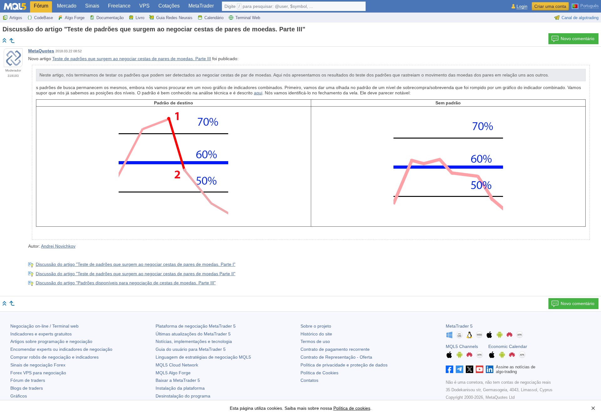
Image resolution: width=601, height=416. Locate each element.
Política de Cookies (319, 372)
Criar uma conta (550, 6)
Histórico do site (316, 333)
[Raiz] (4, 40)
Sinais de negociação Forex (37, 364)
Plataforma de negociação (196, 326)
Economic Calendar (507, 346)
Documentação (110, 17)
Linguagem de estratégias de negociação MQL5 (203, 357)
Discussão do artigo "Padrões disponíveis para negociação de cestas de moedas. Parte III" (126, 282)
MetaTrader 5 (459, 326)
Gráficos (18, 395)
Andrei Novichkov (58, 246)
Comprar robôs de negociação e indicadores (54, 357)
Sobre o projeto (315, 326)
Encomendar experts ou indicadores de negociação (61, 349)
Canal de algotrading (580, 17)
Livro (140, 17)
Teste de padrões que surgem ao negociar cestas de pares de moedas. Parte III (131, 58)
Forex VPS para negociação (38, 372)
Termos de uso (315, 341)
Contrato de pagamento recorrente (335, 349)
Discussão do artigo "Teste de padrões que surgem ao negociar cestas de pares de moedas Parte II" (135, 273)
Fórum (41, 5)
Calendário (213, 17)
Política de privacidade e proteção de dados (344, 364)
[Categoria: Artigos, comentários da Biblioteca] (11, 40)
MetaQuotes (41, 50)
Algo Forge (75, 17)
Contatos (309, 380)
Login (521, 6)
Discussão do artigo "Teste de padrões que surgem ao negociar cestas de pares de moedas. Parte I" (135, 264)
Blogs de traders (26, 388)
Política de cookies (351, 408)
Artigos (15, 17)
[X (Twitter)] (469, 369)
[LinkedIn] (489, 369)
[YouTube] (479, 369)
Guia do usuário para (191, 349)
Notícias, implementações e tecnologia (194, 341)
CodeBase (43, 17)
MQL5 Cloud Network (177, 364)
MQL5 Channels (462, 346)
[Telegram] (459, 369)
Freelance (119, 5)
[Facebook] (449, 369)
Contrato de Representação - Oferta (336, 357)
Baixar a (178, 380)
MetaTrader (201, 5)
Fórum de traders (27, 380)
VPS (144, 5)
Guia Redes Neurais (174, 17)
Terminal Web (247, 17)
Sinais (92, 5)
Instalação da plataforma (180, 388)
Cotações (169, 5)
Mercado (66, 5)
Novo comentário (577, 38)
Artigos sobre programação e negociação (51, 341)
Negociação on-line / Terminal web (44, 326)
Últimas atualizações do (193, 333)
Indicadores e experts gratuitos (41, 333)
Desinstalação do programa (183, 395)
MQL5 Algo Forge (173, 372)
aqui (258, 92)
